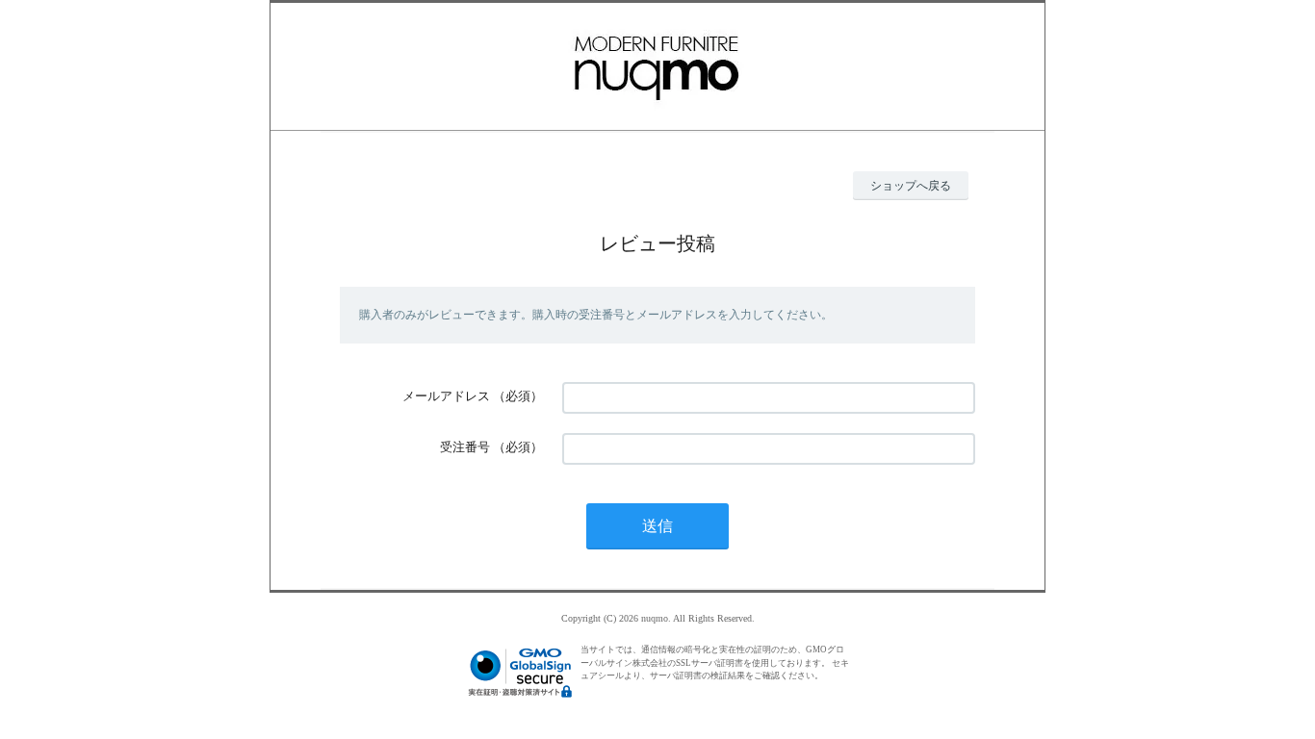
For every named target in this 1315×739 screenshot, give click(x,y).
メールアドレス (446, 396)
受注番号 (465, 447)
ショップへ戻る (910, 185)
